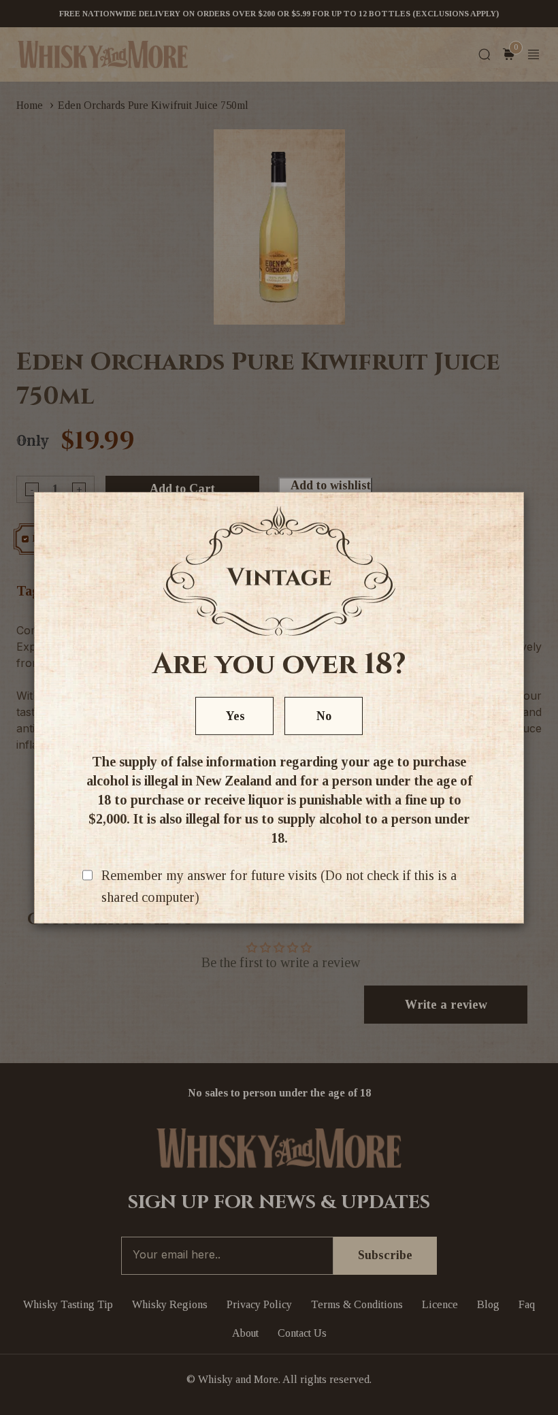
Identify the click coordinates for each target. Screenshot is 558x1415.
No (323, 716)
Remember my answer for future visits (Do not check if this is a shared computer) (279, 886)
